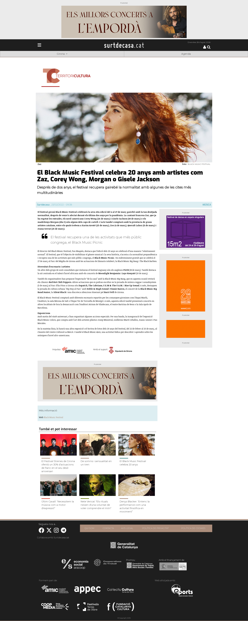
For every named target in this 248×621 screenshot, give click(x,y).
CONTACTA (108, 528)
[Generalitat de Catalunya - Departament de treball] (140, 568)
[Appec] (88, 590)
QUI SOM (89, 528)
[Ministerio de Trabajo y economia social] (173, 568)
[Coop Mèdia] (55, 607)
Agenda (186, 53)
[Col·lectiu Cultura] (120, 590)
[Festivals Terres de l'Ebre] (88, 607)
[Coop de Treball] (107, 564)
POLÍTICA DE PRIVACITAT (155, 528)
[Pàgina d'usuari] (204, 48)
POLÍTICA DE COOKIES (193, 528)
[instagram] (56, 531)
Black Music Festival (53, 417)
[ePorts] (182, 590)
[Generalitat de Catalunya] (124, 547)
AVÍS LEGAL (127, 528)
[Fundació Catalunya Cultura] (120, 607)
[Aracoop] (75, 564)
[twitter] (49, 531)
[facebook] (41, 531)
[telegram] (63, 531)
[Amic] (55, 590)
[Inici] (124, 45)
